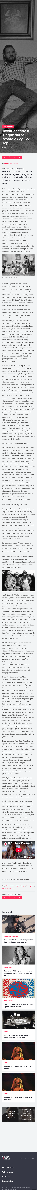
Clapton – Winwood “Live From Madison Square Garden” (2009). (18, 1005)
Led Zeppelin (30, 886)
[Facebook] (21, 1158)
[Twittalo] (14, 157)
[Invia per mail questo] (4, 157)
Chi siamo (6, 1177)
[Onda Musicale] (6, 1158)
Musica (15, 936)
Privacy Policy (7, 1181)
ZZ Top (13, 888)
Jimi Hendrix (6, 888)
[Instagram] (29, 1158)
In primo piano (8, 936)
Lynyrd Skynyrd (20, 886)
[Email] (33, 1158)
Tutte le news (7, 1172)
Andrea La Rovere (11, 163)
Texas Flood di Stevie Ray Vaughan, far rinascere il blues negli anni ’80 (18, 941)
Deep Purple (10, 886)
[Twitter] (25, 1158)
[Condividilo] (9, 157)
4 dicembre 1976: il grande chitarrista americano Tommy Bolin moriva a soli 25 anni (18, 973)
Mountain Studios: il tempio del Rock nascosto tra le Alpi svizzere (17, 1036)
